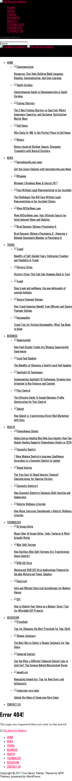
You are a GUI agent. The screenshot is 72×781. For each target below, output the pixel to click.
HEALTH (12, 21)
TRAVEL (12, 14)
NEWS (11, 11)
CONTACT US (15, 31)
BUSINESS (13, 17)
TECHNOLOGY (15, 24)
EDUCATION (14, 27)
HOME (11, 7)
